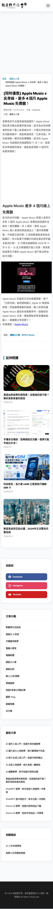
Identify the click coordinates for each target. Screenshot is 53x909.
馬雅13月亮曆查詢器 (15, 853)
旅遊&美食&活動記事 (16, 690)
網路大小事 (14, 79)
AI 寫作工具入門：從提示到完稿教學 (23, 744)
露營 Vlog (10, 697)
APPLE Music (28, 335)
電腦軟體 (10, 655)
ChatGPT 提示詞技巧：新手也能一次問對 (25, 799)
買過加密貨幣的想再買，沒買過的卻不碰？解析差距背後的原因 (26, 780)
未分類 (9, 711)
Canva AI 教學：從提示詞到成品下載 (23, 806)
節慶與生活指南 (13, 627)
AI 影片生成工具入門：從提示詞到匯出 (24, 757)
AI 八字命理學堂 (13, 846)
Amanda (36, 110)
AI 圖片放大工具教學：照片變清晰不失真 (25, 750)
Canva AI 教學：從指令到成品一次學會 (24, 813)
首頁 (4, 79)
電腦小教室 (11, 648)
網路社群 (10, 669)
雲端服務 (10, 683)
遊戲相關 (10, 704)
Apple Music (21, 324)
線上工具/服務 (12, 676)
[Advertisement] (26, 42)
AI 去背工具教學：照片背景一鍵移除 (23, 764)
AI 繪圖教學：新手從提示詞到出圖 (22, 771)
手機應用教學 (12, 641)
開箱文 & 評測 (12, 634)
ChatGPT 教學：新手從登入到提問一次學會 (25, 790)
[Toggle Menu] (48, 5)
